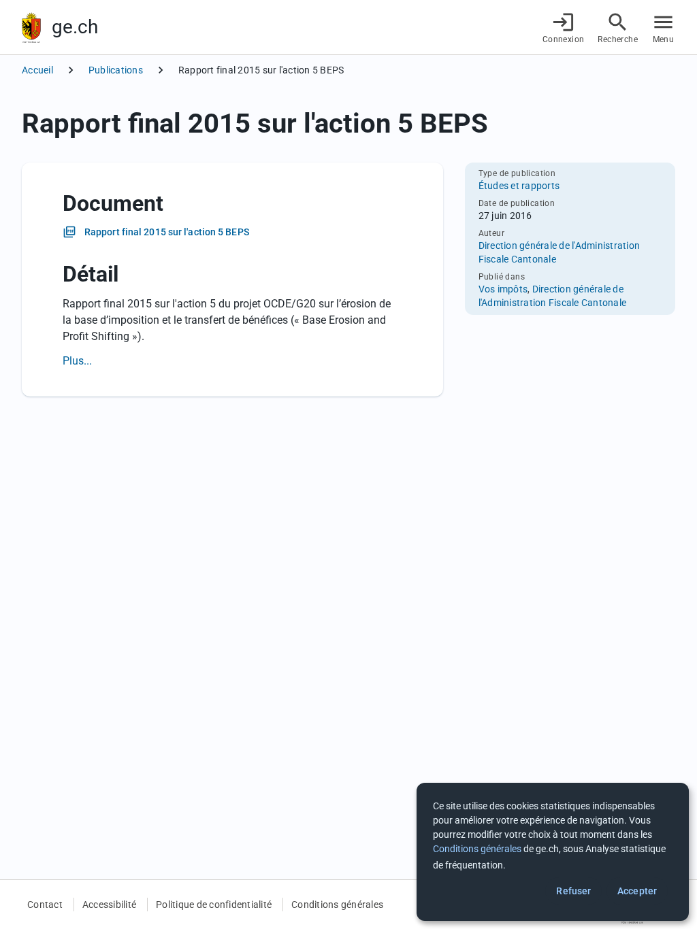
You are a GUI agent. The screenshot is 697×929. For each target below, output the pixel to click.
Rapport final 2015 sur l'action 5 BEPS (166, 231)
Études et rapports (519, 185)
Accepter (637, 890)
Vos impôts (503, 289)
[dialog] (553, 852)
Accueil (37, 70)
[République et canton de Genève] (31, 27)
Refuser (573, 890)
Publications (115, 70)
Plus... (77, 360)
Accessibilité (109, 904)
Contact (45, 904)
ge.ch (75, 27)
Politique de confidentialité (214, 904)
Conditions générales (337, 904)
